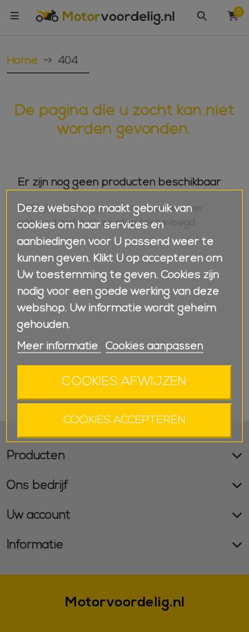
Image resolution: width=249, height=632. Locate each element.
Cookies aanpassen (154, 346)
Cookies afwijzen (124, 382)
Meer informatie (59, 346)
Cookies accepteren (124, 421)
